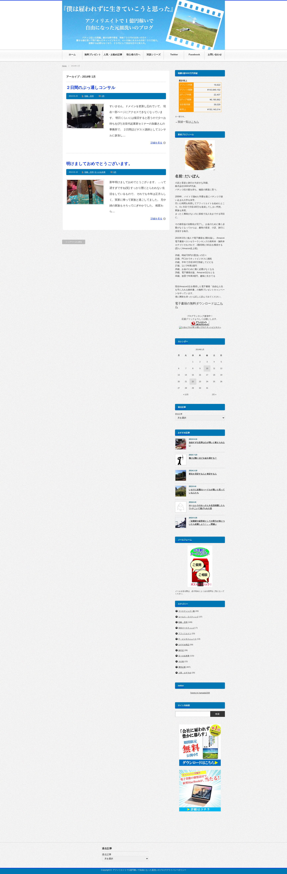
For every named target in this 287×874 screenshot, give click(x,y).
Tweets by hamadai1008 (200, 693)
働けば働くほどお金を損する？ (203, 458)
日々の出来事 (100, 172)
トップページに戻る (73, 242)
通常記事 (182, 667)
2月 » (214, 394)
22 (193, 382)
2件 (103, 96)
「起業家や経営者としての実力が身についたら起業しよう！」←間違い (207, 522)
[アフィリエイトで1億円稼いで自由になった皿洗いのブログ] (143, 48)
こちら (195, 121)
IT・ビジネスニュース (187, 639)
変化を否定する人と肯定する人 (203, 474)
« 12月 (186, 394)
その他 (181, 661)
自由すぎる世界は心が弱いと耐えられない (207, 444)
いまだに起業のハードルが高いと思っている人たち (207, 491)
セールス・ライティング (188, 617)
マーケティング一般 (186, 611)
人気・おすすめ (184, 673)
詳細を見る (156, 142)
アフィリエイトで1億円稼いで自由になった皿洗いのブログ (139, 870)
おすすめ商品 (183, 645)
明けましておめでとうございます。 (99, 163)
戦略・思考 (89, 96)
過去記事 (178, 414)
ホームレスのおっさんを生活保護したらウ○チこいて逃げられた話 (207, 507)
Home (64, 66)
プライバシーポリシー (176, 870)
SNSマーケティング (186, 628)
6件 (114, 172)
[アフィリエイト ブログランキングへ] (200, 325)
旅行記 (181, 650)
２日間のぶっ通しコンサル (90, 87)
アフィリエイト (184, 633)
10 (207, 368)
